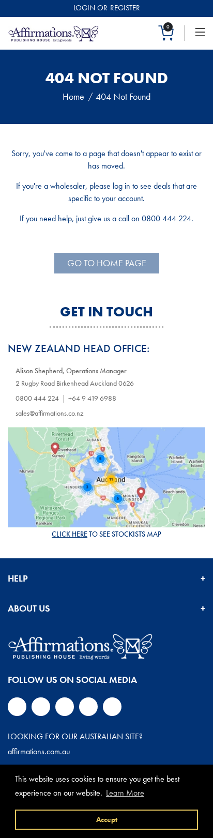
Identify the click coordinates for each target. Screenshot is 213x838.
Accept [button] (106, 819)
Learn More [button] (125, 792)
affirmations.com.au (39, 751)
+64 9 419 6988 (92, 398)
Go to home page (106, 263)
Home (73, 96)
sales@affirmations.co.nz (49, 413)
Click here (69, 534)
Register (125, 8)
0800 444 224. (167, 218)
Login (84, 8)
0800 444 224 (37, 398)
